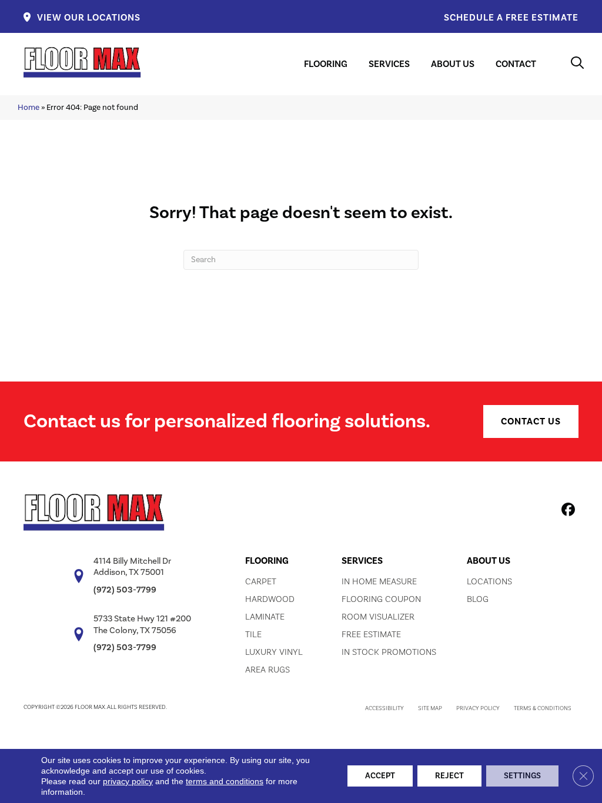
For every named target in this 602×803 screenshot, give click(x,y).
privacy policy (128, 781)
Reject (449, 776)
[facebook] (566, 511)
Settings (522, 776)
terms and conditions (224, 781)
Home (28, 107)
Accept (380, 776)
